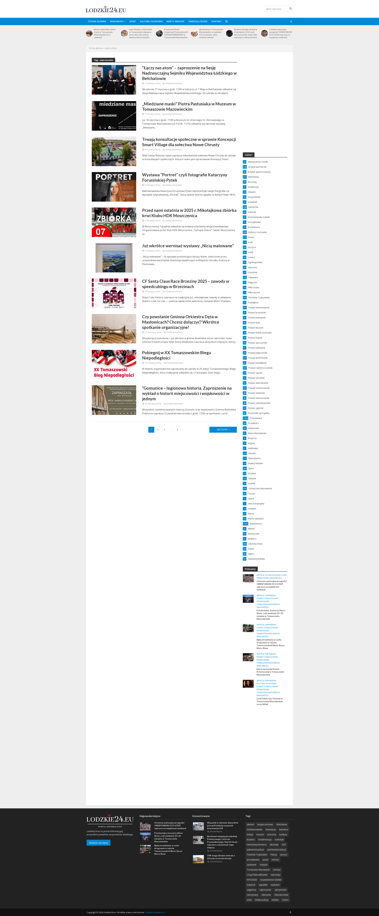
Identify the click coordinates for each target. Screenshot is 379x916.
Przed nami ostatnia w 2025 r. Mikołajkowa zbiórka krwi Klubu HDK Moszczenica (189, 213)
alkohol (250, 824)
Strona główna (97, 21)
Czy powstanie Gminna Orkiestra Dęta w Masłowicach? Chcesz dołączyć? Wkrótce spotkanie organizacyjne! (180, 322)
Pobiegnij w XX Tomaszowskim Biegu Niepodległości (176, 355)
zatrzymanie (280, 889)
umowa (276, 869)
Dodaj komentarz (173, 83)
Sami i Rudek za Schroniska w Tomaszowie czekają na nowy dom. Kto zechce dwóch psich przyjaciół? (105, 33)
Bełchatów (282, 824)
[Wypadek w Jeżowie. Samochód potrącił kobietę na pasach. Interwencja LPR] (198, 826)
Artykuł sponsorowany (269, 575)
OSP (284, 844)
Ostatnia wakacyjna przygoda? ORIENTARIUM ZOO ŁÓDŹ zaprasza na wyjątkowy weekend (245, 33)
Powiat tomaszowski (267, 598)
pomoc (283, 854)
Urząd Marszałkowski (257, 874)
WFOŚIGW (252, 879)
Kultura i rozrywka (151, 21)
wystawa (275, 884)
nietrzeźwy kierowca (256, 844)
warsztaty (275, 874)
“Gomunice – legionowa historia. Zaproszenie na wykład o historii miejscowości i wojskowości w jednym (187, 393)
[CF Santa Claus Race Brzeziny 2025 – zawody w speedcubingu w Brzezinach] (114, 293)
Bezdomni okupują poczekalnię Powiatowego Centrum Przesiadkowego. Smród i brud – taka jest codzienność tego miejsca (223, 842)
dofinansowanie (254, 829)
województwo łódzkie (270, 879)
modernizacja (264, 839)
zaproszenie (265, 889)
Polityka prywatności (155, 912)
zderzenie (266, 894)
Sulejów (263, 864)
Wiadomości (117, 21)
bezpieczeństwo (265, 824)
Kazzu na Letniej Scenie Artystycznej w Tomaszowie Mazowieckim (270, 672)
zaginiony (251, 889)
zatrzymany (252, 894)
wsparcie (251, 884)
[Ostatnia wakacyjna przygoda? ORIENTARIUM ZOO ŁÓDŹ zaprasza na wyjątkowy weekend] (229, 33)
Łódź (284, 575)
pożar (265, 859)
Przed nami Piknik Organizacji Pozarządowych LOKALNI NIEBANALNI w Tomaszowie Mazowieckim (141, 33)
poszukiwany (253, 859)
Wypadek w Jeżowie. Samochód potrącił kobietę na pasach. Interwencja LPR (222, 825)
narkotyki (279, 839)
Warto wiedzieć (175, 21)
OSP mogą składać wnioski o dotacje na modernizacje (221, 857)
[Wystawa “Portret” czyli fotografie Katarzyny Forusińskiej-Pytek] (114, 186)
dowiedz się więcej (98, 842)
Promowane (263, 578)
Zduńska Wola (281, 894)
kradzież (251, 839)
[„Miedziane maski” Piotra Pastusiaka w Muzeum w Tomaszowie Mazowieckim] (114, 115)
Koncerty (271, 834)
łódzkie (275, 899)
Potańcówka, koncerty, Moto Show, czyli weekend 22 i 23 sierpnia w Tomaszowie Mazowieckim (281, 33)
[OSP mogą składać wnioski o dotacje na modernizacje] (198, 858)
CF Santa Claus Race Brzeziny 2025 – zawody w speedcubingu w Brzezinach (185, 284)
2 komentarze (216, 850)
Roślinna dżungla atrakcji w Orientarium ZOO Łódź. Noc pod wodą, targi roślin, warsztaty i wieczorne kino (210, 33)
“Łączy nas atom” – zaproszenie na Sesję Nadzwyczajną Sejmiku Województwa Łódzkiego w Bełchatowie (189, 73)
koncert (260, 834)
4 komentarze (216, 831)
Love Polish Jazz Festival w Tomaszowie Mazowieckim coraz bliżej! (270, 701)
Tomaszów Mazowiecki (268, 604)
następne (222, 429)
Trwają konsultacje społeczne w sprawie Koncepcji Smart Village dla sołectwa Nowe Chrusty (189, 142)
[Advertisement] (265, 755)
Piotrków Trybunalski (257, 854)
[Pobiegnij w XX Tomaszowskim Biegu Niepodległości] (114, 364)
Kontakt (216, 21)
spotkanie (251, 864)
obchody (274, 844)
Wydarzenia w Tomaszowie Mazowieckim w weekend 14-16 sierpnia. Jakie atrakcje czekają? (176, 33)
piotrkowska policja (276, 849)
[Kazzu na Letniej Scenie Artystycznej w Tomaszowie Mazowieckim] (248, 657)
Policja (273, 854)
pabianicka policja (255, 849)
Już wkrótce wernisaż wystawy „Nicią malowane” (188, 245)
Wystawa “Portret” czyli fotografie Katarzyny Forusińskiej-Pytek (184, 177)
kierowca (283, 829)
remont (275, 859)
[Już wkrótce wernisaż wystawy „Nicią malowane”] (114, 257)
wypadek (263, 884)
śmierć (285, 899)
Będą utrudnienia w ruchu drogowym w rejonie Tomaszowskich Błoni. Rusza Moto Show (271, 643)
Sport (132, 21)
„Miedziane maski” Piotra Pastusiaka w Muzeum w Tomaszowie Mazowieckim (189, 106)
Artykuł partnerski (266, 595)
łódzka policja (261, 899)
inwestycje (271, 829)
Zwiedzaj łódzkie (198, 21)
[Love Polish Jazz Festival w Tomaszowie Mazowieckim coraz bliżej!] (248, 683)
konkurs (283, 834)
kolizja (250, 834)
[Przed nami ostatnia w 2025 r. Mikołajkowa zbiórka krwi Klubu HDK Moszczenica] (114, 222)
